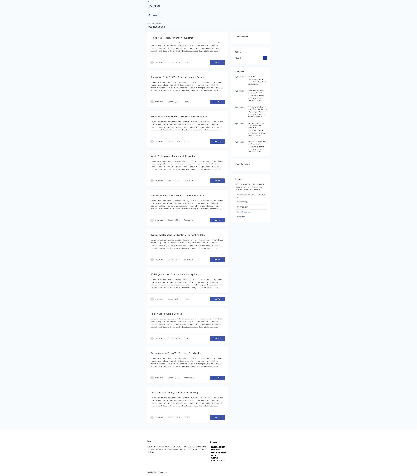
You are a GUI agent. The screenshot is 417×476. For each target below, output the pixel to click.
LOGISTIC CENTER (218, 461)
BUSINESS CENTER (218, 447)
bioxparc (160, 62)
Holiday (186, 299)
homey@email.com (244, 212)
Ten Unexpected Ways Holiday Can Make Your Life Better (178, 235)
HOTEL (213, 455)
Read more (254, 84)
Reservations (188, 181)
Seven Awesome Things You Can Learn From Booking (176, 353)
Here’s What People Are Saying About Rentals (172, 37)
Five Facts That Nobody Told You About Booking (174, 392)
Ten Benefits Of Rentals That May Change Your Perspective (179, 116)
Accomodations (189, 378)
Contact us (241, 217)
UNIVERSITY (215, 450)
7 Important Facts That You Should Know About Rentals (177, 77)
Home (254, 10)
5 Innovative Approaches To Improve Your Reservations (177, 195)
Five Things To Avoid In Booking (166, 314)
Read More (217, 62)
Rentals (186, 62)
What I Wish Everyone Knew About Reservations (174, 156)
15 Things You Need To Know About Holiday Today (175, 274)
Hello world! (251, 76)
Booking (263, 10)
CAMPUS (214, 458)
